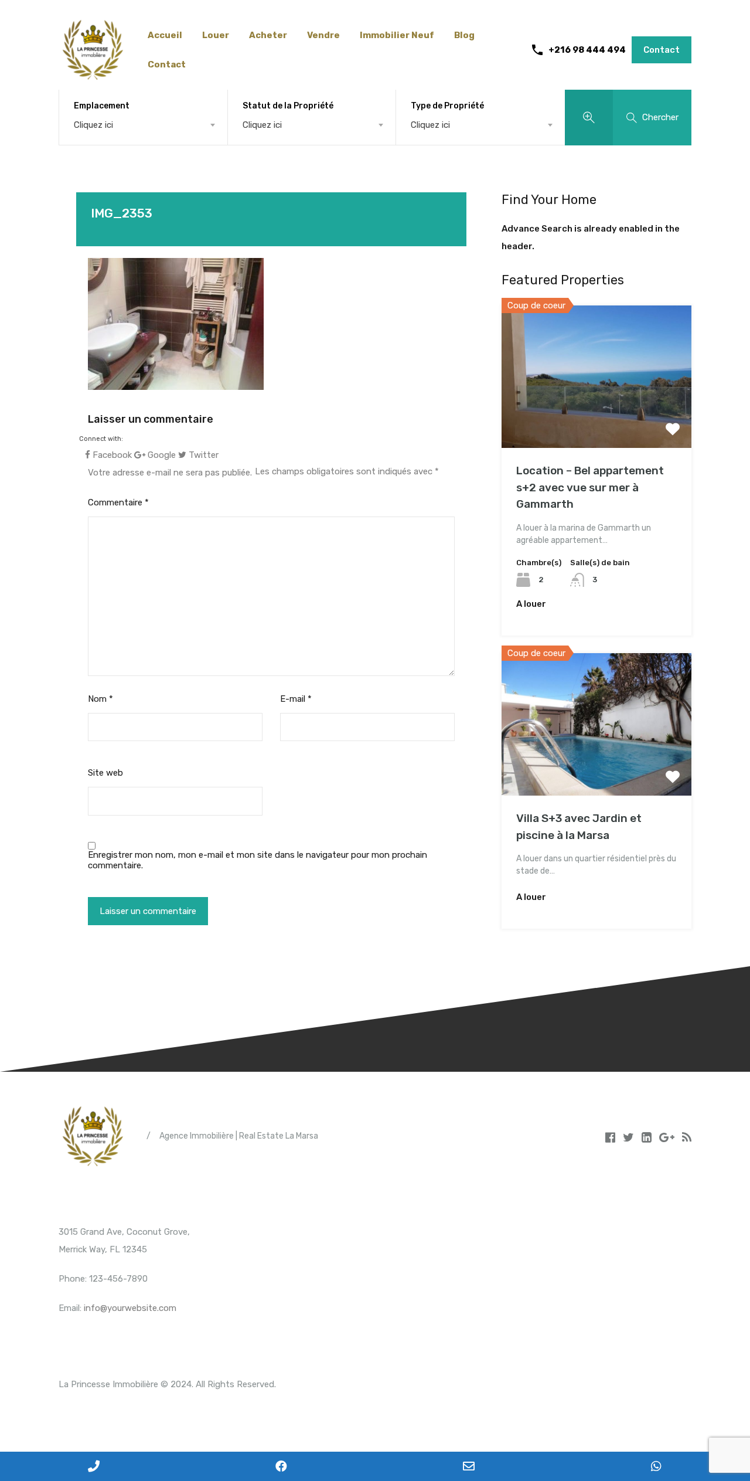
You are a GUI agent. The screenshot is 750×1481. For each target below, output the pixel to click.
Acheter (268, 35)
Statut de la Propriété (288, 106)
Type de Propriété (447, 106)
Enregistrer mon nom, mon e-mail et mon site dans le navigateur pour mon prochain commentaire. (257, 860)
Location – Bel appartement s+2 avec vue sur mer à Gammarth (590, 487)
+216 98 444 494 (587, 50)
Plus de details (596, 419)
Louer (215, 35)
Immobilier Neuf (397, 35)
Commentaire (118, 502)
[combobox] (143, 125)
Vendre (323, 35)
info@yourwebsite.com (130, 1308)
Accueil (165, 35)
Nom (100, 699)
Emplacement (101, 106)
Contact (167, 64)
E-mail (296, 699)
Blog (464, 35)
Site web (105, 772)
